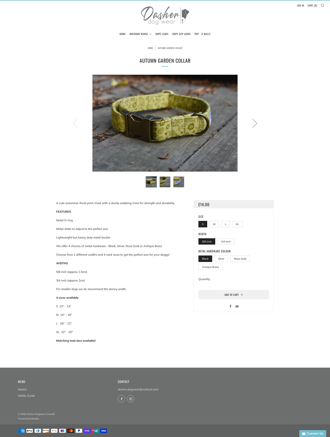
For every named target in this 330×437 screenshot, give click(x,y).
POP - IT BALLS (202, 34)
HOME (123, 34)
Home (150, 47)
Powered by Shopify (28, 418)
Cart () (312, 5)
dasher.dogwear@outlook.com (138, 389)
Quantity (204, 279)
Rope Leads (162, 34)
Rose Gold (240, 258)
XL (237, 224)
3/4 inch (226, 241)
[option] (165, 123)
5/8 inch (207, 241)
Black (205, 258)
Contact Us (314, 433)
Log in (300, 5)
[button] (151, 182)
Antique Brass (210, 266)
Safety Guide (26, 395)
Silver (221, 258)
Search (22, 389)
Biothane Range (139, 34)
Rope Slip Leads (181, 34)
